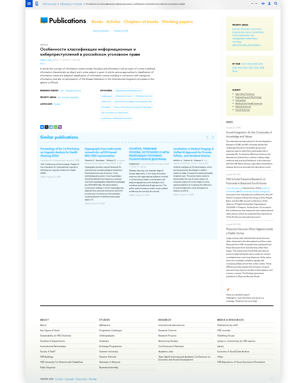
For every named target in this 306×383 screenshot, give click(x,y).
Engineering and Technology (248, 97)
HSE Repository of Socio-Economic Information (241, 361)
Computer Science (73, 90)
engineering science (241, 32)
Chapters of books (141, 21)
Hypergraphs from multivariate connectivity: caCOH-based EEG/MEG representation (103, 152)
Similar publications (59, 137)
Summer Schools (107, 356)
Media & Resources (230, 319)
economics (256, 28)
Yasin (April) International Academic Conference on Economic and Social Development (184, 358)
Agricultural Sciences (244, 93)
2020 (251, 67)
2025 (255, 63)
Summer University (108, 351)
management (238, 38)
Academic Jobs (165, 351)
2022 (240, 67)
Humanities (240, 100)
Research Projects (167, 335)
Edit (271, 378)
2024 (260, 63)
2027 (244, 63)
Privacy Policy (81, 379)
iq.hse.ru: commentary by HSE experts (236, 340)
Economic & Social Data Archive (233, 351)
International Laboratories (171, 325)
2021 (245, 67)
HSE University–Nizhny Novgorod (254, 191)
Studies (104, 319)
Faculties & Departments (52, 340)
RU (252, 3)
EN (256, 3)
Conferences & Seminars (171, 346)
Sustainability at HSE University (55, 335)
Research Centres (167, 330)
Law (62, 90)
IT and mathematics (241, 35)
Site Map (93, 379)
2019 (256, 67)
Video (220, 356)
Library (220, 346)
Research (164, 319)
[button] (119, 142)
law (252, 35)
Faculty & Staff (47, 351)
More (234, 70)
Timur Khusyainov (234, 187)
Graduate (104, 340)
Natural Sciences (243, 106)
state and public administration (246, 44)
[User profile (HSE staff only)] (269, 3)
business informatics (241, 28)
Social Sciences (242, 109)
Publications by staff (227, 325)
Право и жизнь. (46, 60)
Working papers (177, 21)
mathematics (251, 38)
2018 (262, 67)
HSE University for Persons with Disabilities (61, 361)
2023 (234, 67)
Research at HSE (121, 31)
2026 (249, 63)
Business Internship (108, 367)
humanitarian (258, 32)
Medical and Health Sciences (248, 103)
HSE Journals (223, 330)
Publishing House (225, 335)
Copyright (69, 379)
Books (97, 21)
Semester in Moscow (109, 361)
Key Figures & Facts (49, 330)
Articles (113, 21)
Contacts (59, 379)
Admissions (104, 325)
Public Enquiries (47, 367)
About (44, 319)
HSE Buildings (46, 356)
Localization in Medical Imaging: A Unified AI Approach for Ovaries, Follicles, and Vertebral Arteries (193, 152)
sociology (236, 41)
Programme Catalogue (110, 330)
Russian (57, 104)
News (229, 122)
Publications (67, 20)
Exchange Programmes (110, 346)
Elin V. (42, 63)
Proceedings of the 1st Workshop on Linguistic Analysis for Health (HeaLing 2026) (59, 152)
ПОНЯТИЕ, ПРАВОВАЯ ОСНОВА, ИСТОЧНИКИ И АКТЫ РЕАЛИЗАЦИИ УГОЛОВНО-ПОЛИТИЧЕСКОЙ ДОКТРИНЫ (149, 154)
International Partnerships (53, 346)
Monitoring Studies (168, 340)
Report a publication (101, 31)
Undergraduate (107, 335)
